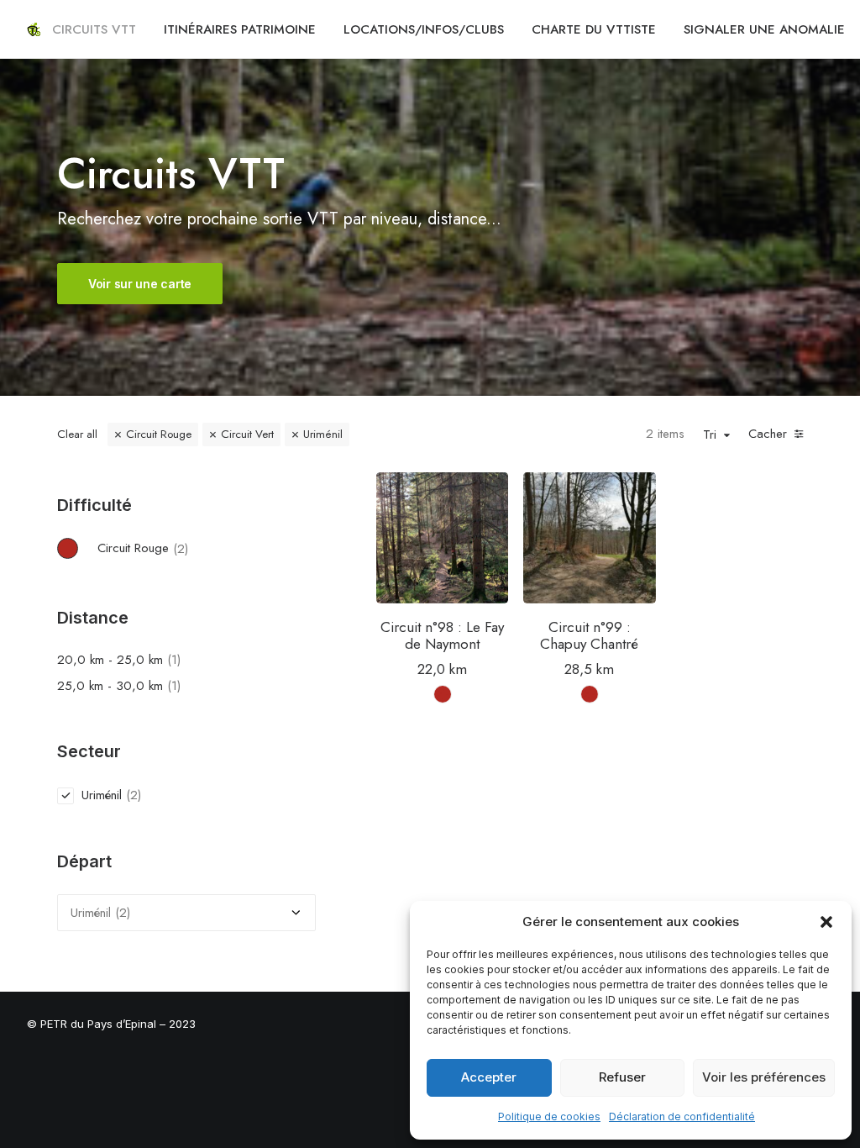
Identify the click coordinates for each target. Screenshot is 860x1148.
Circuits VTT (94, 29)
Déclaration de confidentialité (682, 1116)
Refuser (622, 1077)
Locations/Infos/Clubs (423, 29)
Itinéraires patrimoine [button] (240, 29)
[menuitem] (94, 29)
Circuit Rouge (158, 434)
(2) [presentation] (180, 548)
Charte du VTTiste (594, 29)
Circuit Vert (247, 434)
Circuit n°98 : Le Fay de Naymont (442, 635)
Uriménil (323, 434)
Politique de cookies (549, 1116)
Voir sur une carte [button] (139, 283)
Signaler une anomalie (764, 29)
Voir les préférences (764, 1077)
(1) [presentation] (174, 659)
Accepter (489, 1077)
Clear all (77, 434)
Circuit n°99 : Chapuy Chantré (589, 635)
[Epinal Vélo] (33, 29)
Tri (709, 435)
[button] (826, 922)
